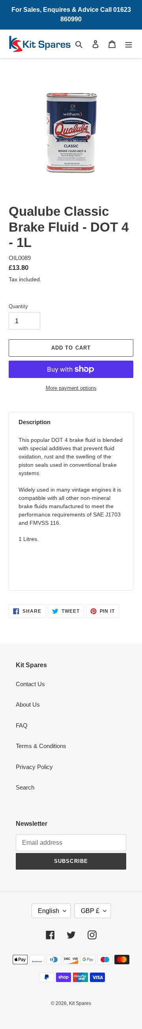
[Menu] (128, 44)
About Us (28, 704)
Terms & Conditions (41, 746)
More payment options (71, 388)
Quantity (18, 306)
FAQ (22, 725)
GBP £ (90, 910)
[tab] (71, 422)
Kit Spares (80, 1003)
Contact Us (30, 684)
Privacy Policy (34, 766)
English (48, 910)
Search (25, 787)
